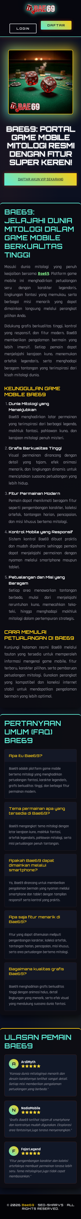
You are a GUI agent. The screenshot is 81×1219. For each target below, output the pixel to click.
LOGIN (23, 28)
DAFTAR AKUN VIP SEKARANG (40, 179)
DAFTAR (56, 25)
